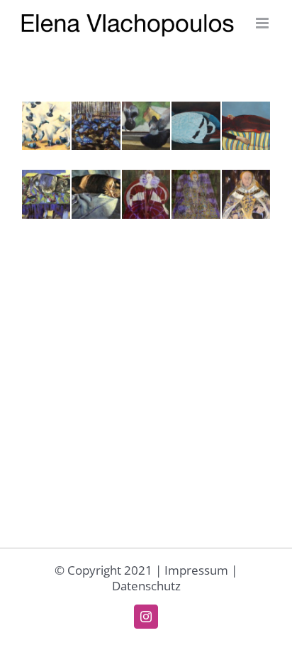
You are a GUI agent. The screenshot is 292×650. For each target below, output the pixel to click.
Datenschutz (146, 586)
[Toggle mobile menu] (263, 23)
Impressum (196, 570)
